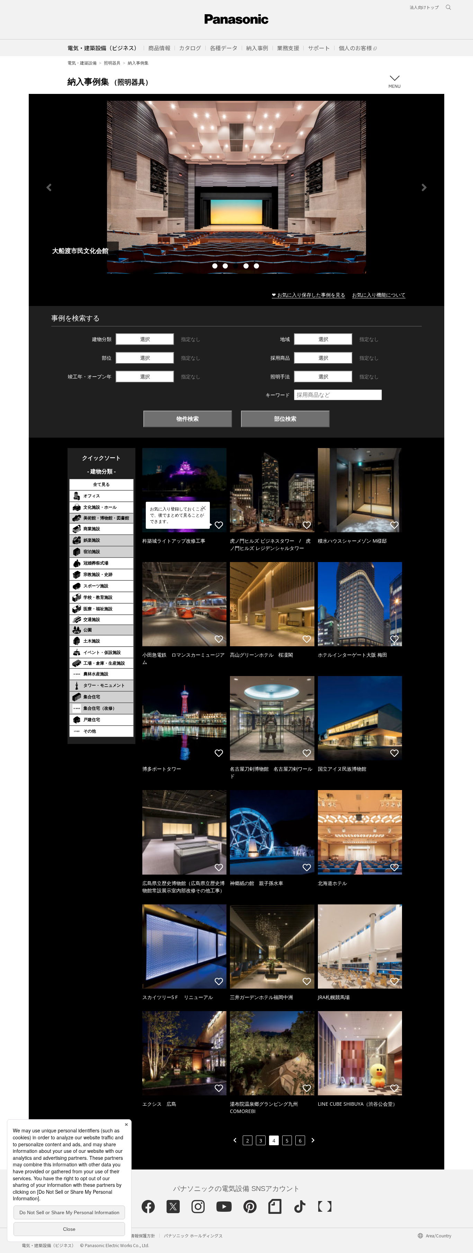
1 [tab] (215, 266)
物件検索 (188, 418)
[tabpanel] (236, 187)
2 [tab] (226, 266)
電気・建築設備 (82, 63)
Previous (49, 187)
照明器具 (112, 63)
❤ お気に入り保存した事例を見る (308, 294)
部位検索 (285, 418)
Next (424, 187)
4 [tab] (246, 266)
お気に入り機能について (378, 294)
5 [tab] (257, 266)
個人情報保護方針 (138, 1235)
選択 (145, 339)
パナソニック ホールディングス (193, 1235)
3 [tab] (236, 266)
